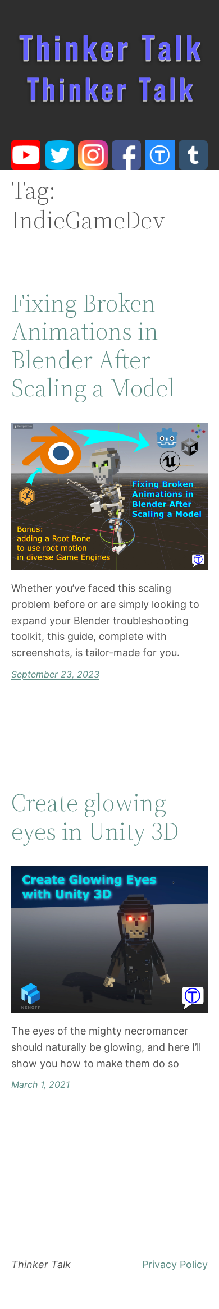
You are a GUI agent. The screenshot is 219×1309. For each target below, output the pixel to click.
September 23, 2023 (55, 674)
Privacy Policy (175, 1264)
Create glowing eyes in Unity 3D (95, 817)
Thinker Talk (41, 1264)
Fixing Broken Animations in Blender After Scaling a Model (93, 345)
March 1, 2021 (40, 1084)
